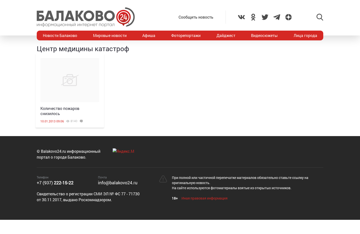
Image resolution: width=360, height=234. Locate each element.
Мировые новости (110, 35)
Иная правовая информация (204, 198)
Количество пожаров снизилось (59, 111)
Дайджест (225, 35)
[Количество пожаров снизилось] (69, 80)
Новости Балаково (60, 35)
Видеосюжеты (264, 35)
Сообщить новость (196, 17)
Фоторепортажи (186, 35)
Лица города (305, 35)
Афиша (148, 35)
